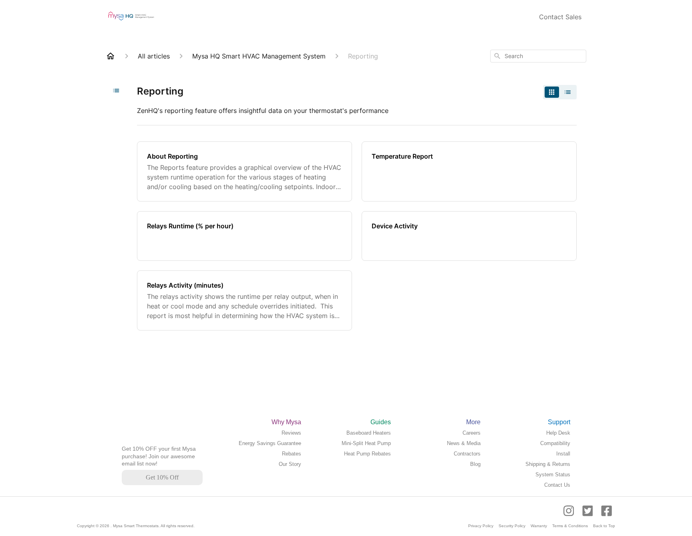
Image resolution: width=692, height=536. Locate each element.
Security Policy (512, 526)
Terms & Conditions (570, 526)
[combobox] (538, 56)
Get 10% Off (162, 477)
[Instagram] (571, 514)
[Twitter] (588, 514)
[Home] (110, 56)
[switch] (560, 92)
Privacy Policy (480, 526)
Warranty (539, 526)
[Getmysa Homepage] (141, 441)
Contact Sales (560, 17)
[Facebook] (606, 514)
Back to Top (604, 526)
